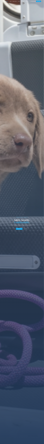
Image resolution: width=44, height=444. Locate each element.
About (11, 1)
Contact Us (26, 1)
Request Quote (38, 1)
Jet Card (19, 1)
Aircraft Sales (22, 1)
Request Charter (15, 1)
